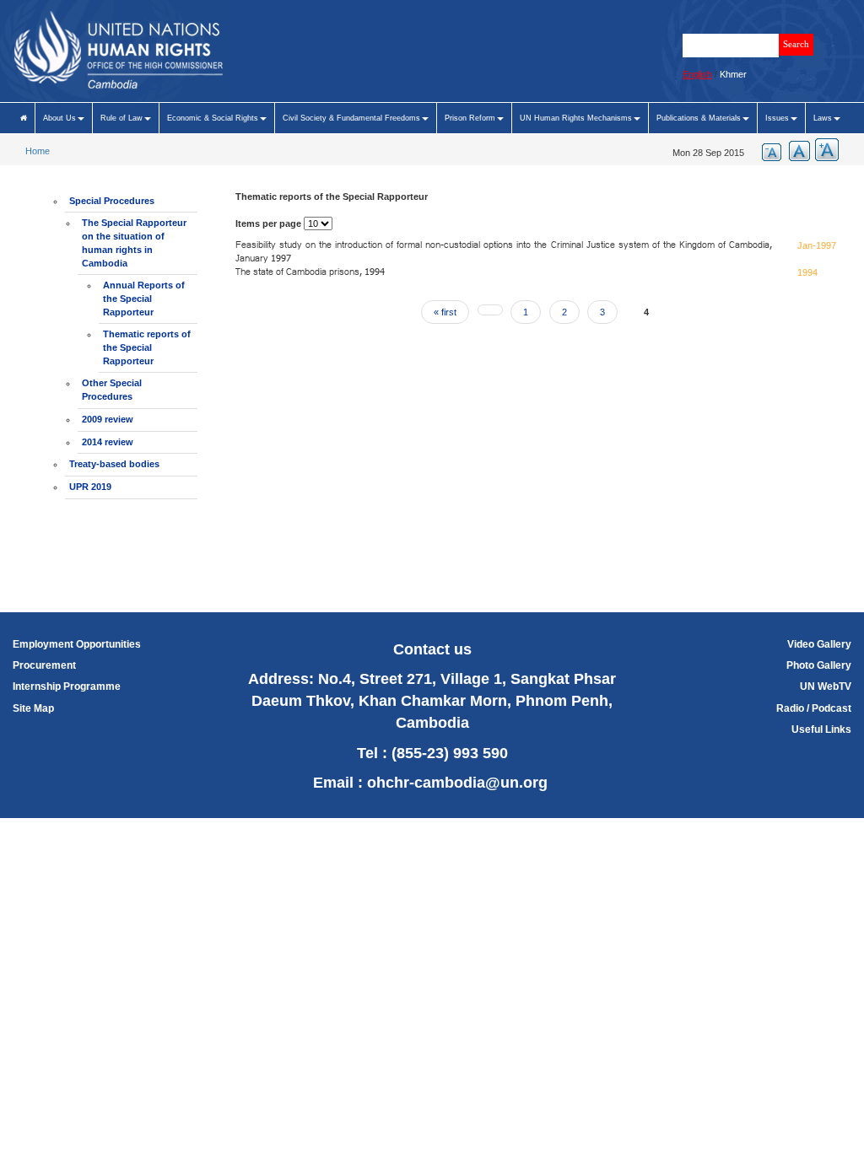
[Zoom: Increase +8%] (824, 149)
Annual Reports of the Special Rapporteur (144, 298)
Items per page (268, 223)
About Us (59, 118)
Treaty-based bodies (114, 464)
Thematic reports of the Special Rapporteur (147, 347)
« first (445, 312)
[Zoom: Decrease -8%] (767, 149)
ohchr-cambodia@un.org (457, 782)
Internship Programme (67, 686)
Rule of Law (121, 118)
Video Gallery (819, 644)
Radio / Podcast (813, 708)
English (697, 74)
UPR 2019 (90, 487)
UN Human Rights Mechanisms (576, 118)
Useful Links (821, 729)
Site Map (33, 708)
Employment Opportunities (77, 644)
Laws (822, 118)
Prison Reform (470, 118)
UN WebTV (825, 686)
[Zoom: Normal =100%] (795, 149)
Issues (777, 118)
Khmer (733, 74)
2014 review (107, 442)
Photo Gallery (818, 665)
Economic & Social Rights (212, 118)
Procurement (44, 665)
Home (37, 151)
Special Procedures (111, 201)
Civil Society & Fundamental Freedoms (351, 118)
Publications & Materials (698, 118)
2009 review (107, 419)
